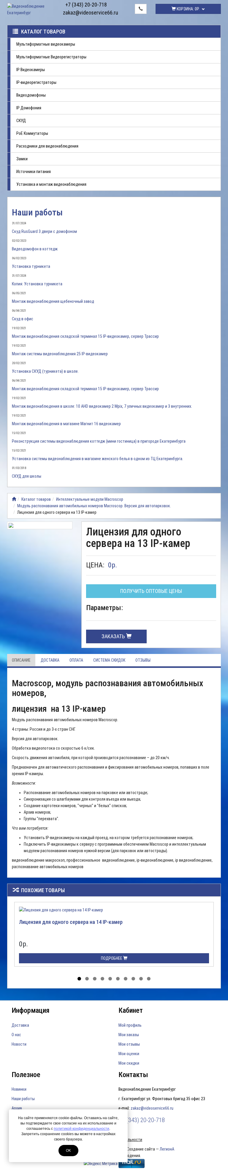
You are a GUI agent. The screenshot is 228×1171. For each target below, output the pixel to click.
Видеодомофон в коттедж (35, 249)
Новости (19, 1044)
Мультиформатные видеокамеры (45, 44)
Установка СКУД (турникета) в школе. (45, 371)
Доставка (50, 660)
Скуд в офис (22, 318)
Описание (21, 660)
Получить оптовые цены (151, 591)
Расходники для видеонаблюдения (47, 146)
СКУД (21, 120)
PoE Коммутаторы (32, 133)
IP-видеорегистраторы (36, 82)
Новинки (19, 1089)
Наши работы (37, 212)
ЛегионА (167, 1149)
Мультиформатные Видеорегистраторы (51, 57)
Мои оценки (128, 1053)
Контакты (133, 1075)
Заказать (114, 636)
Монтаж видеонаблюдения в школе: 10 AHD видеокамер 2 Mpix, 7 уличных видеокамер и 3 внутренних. (102, 406)
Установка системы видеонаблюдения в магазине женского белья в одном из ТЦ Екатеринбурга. (97, 458)
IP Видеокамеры (30, 69)
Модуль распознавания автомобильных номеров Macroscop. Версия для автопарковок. (94, 505)
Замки (22, 158)
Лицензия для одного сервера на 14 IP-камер (71, 922)
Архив (17, 1108)
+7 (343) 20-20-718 (86, 4)
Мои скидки (128, 1063)
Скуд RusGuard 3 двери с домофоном (44, 231)
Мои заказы (128, 1034)
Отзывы (143, 660)
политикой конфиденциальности (81, 1129)
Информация (31, 1010)
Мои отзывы (129, 1044)
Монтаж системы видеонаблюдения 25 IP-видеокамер (60, 353)
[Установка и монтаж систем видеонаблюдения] (14, 499)
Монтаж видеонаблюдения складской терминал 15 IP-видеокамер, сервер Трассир (85, 336)
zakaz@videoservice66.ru (86, 12)
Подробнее (112, 958)
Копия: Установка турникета (37, 283)
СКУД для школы (26, 476)
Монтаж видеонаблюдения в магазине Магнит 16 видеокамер (66, 423)
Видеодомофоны (31, 95)
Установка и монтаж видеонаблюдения (51, 184)
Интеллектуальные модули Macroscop (89, 499)
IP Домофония (28, 107)
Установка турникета (31, 266)
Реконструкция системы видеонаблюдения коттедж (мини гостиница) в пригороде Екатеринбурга (99, 441)
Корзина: (188, 9)
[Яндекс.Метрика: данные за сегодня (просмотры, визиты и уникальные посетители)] (101, 1163)
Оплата (76, 660)
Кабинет (130, 1010)
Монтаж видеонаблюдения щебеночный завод (53, 301)
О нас (16, 1034)
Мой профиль (130, 1025)
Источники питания (33, 171)
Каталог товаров (43, 31)
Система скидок (109, 660)
